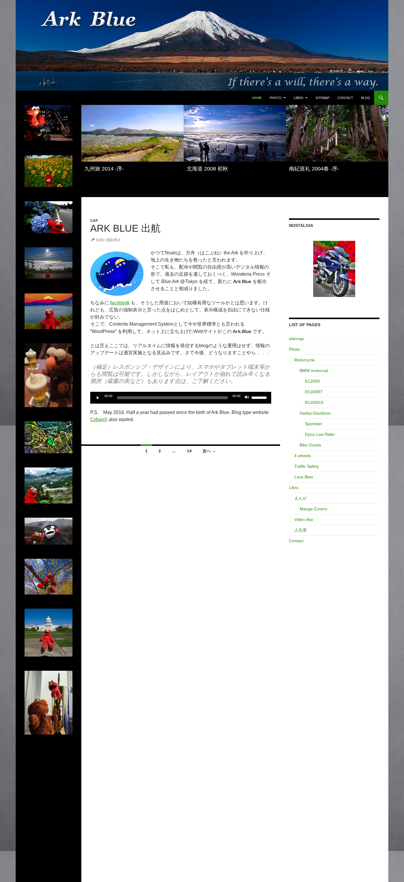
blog (365, 98)
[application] (180, 398)
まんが (300, 498)
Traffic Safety (306, 466)
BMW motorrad (314, 370)
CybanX (98, 419)
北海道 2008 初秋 (207, 169)
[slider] (260, 397)
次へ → (209, 451)
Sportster (313, 423)
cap (94, 221)
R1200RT (314, 391)
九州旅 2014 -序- (104, 169)
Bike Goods (310, 445)
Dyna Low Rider (320, 434)
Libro (298, 98)
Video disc (303, 519)
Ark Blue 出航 (125, 228)
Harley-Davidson (315, 413)
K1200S (312, 381)
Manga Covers (313, 508)
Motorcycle (304, 360)
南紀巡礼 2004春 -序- (314, 169)
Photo (276, 98)
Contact (345, 98)
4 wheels (302, 455)
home (257, 98)
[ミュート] (247, 398)
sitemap (322, 98)
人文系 (300, 530)
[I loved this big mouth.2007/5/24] (334, 269)
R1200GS (314, 402)
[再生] (98, 398)
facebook (120, 302)
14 (189, 451)
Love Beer (303, 477)
